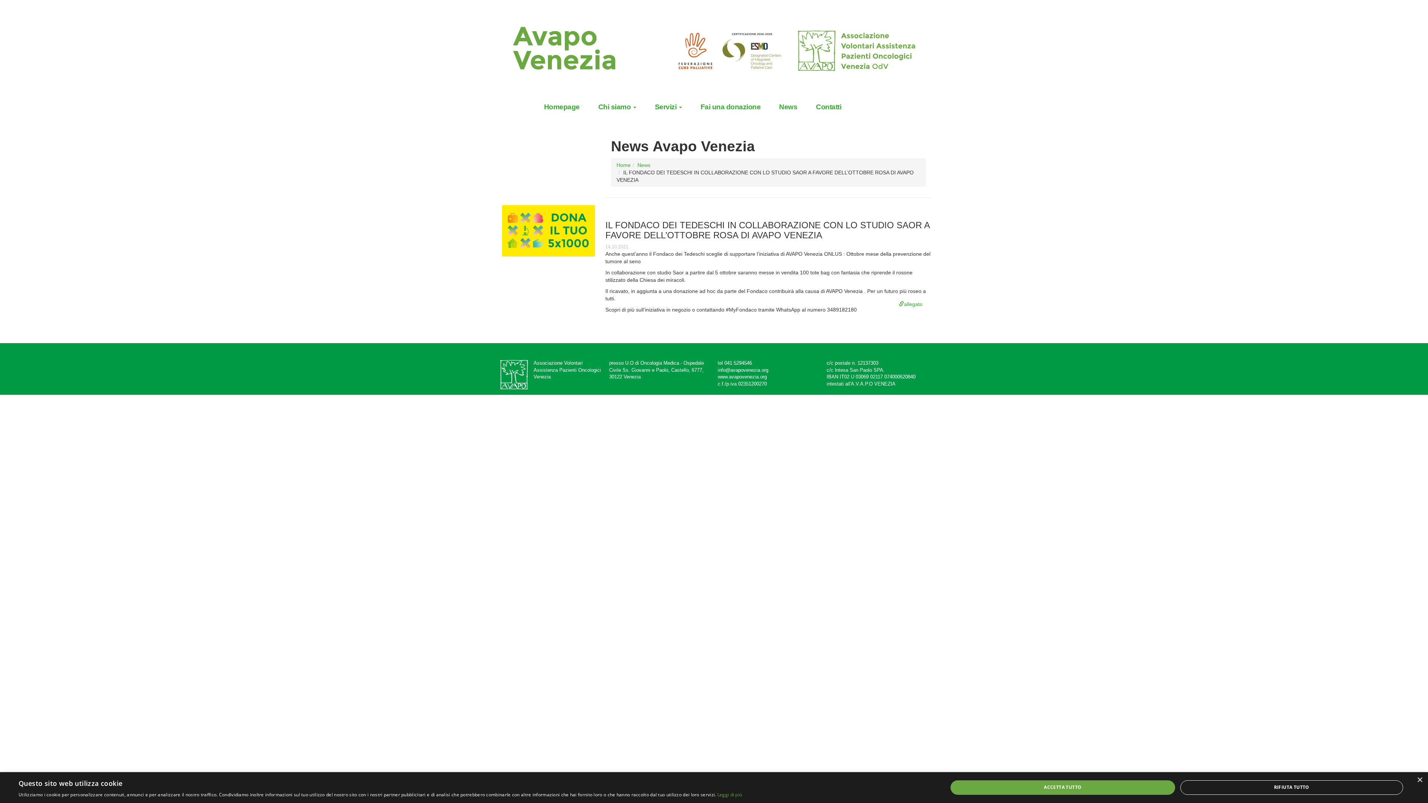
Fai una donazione (731, 107)
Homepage (562, 107)
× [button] (1419, 780)
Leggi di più (729, 794)
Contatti (828, 107)
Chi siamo (615, 107)
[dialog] (714, 787)
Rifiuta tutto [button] (1291, 787)
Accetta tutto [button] (1062, 787)
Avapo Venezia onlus (573, 49)
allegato (913, 304)
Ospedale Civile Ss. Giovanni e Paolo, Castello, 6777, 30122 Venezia (656, 370)
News (788, 107)
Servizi (666, 107)
